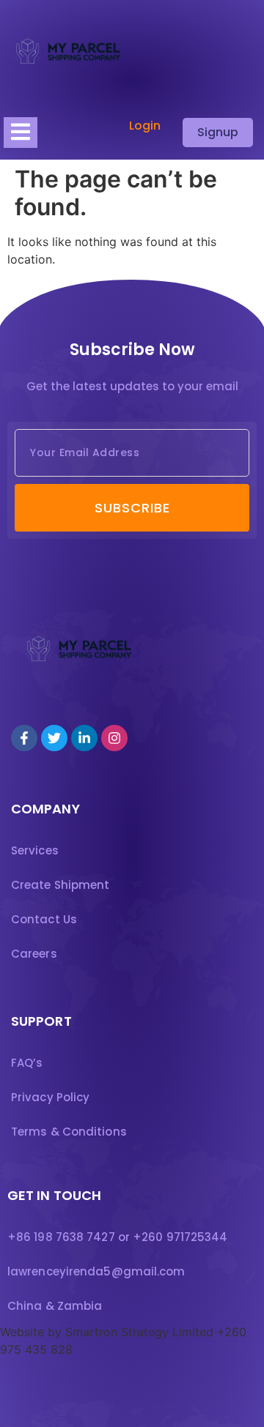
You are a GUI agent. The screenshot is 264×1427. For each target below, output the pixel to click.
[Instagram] (114, 738)
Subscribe (132, 508)
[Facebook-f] (24, 738)
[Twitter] (54, 738)
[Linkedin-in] (84, 738)
